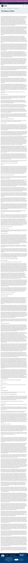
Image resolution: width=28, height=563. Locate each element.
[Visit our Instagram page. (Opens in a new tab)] (16, 556)
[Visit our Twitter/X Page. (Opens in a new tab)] (13, 556)
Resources (5, 8)
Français (25, 3)
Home (2, 8)
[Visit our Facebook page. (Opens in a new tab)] (10, 556)
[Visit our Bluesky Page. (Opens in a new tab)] (14, 556)
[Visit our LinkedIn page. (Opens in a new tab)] (12, 556)
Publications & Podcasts (10, 8)
